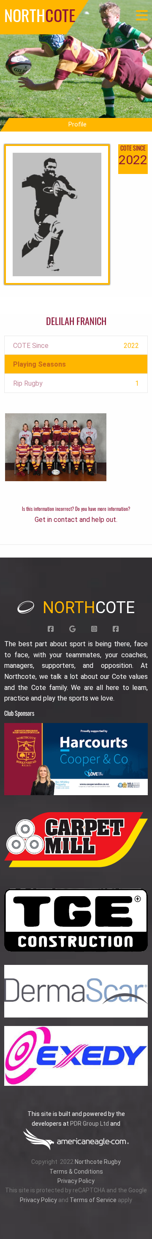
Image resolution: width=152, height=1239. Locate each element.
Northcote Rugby (98, 1161)
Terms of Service (93, 1200)
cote (89, 607)
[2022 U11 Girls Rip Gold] (55, 447)
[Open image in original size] (76, 759)
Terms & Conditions (76, 1171)
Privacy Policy (76, 1180)
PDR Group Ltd (89, 1123)
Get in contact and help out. (76, 520)
